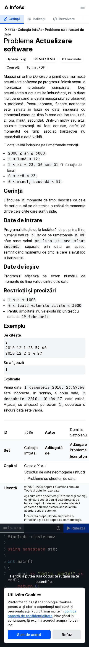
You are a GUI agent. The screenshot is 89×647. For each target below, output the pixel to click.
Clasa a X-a (33, 465)
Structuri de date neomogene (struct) (54, 472)
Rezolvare (67, 19)
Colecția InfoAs (30, 30)
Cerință (14, 19)
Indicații (39, 19)
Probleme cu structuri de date (51, 478)
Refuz (67, 634)
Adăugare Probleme (78, 450)
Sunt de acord (29, 634)
